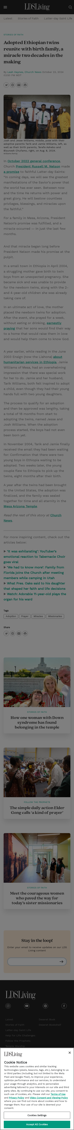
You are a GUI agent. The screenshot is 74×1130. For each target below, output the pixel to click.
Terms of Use (58, 1094)
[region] (37, 1089)
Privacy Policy (16, 1097)
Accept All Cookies (37, 1124)
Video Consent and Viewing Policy (49, 1097)
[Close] (70, 1053)
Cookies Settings (37, 1115)
